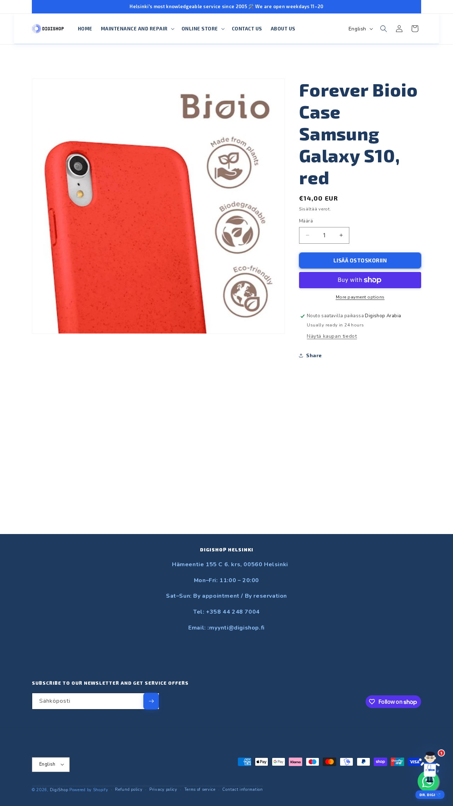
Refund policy (128, 789)
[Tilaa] (151, 701)
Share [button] (314, 355)
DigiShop (59, 789)
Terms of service (200, 789)
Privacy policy (163, 789)
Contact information (242, 789)
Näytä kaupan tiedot (332, 336)
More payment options (360, 297)
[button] (137, 29)
